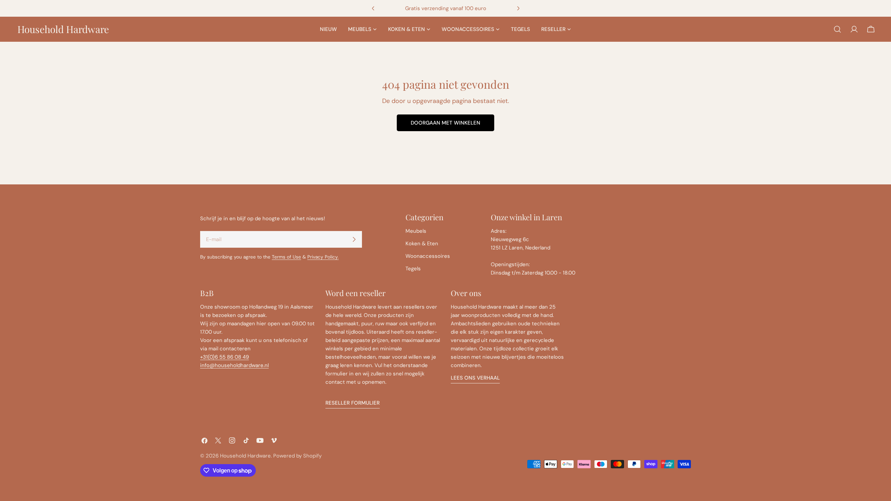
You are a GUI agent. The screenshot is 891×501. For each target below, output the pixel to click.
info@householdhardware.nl (234, 365)
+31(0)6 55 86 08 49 (224, 356)
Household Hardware (63, 29)
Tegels (413, 268)
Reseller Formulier (352, 402)
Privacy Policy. (323, 257)
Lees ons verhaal (475, 377)
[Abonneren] (354, 239)
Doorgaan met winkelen (445, 122)
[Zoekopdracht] (837, 29)
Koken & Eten (421, 243)
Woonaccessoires (427, 256)
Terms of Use (286, 257)
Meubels (415, 231)
